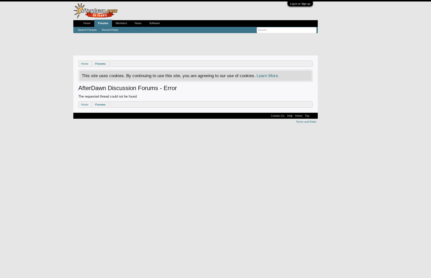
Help (290, 115)
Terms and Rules (306, 121)
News (138, 23)
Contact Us (278, 115)
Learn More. (268, 75)
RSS (313, 115)
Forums (103, 23)
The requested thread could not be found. (108, 96)
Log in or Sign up (300, 3)
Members (121, 23)
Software (154, 23)
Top (307, 115)
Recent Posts (110, 29)
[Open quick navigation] (309, 63)
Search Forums (87, 29)
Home (87, 23)
